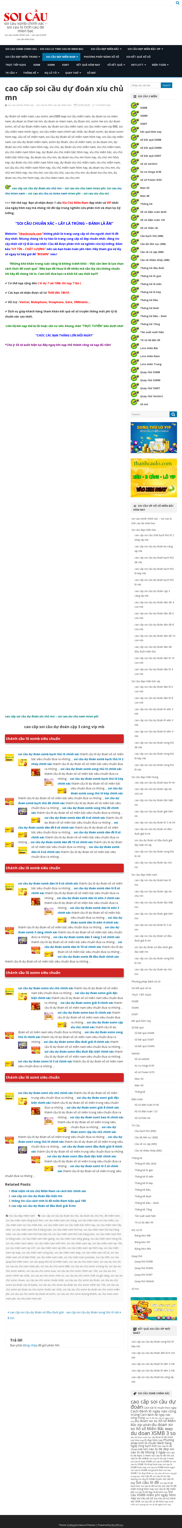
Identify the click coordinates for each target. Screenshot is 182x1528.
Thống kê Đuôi (149, 308)
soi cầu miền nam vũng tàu (37, 1252)
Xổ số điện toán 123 (152, 220)
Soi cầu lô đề (147, 1482)
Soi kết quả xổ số (138, 56)
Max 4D (144, 196)
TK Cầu (10, 72)
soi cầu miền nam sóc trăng (61, 1220)
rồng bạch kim (147, 1446)
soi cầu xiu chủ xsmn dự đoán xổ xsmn (33, 1294)
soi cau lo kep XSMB (141, 1461)
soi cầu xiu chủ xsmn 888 (55, 1266)
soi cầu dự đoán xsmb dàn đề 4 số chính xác (74, 818)
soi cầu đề (146, 1501)
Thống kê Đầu (149, 300)
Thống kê (29, 72)
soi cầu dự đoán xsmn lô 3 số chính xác (45, 1061)
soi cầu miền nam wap (68, 1252)
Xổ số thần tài (149, 228)
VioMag (71, 1525)
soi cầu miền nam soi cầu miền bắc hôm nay (69, 1225)
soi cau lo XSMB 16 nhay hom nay (153, 1463)
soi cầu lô (146, 1476)
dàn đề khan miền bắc (141, 1437)
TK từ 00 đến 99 (150, 340)
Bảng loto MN (143, 1248)
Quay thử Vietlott (151, 396)
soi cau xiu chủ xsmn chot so (47, 1275)
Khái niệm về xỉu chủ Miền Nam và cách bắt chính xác (48, 1191)
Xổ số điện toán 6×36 (147, 1104)
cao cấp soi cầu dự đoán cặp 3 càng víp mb (64, 726)
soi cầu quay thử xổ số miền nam (49, 1261)
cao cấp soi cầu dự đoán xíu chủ (60, 1215)
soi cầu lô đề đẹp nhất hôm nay (151, 1492)
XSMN (51, 64)
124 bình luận (103, 105)
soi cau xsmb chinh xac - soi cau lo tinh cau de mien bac (39, 105)
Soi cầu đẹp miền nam (60, 56)
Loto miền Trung (151, 364)
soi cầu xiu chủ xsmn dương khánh (77, 1294)
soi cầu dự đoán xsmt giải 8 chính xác (92, 1107)
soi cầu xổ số (145, 1498)
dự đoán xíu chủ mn (91, 1215)
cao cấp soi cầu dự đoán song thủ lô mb (92, 1312)
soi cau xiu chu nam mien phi (22, 1266)
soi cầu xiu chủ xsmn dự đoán (82, 1280)
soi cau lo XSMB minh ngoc (161, 1467)
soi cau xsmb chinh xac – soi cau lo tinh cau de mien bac (25, 27)
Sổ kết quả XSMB (150, 139)
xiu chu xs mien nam (53, 193)
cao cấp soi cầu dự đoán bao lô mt (155, 782)
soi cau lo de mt (160, 1455)
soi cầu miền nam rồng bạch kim (24, 1220)
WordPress (117, 1525)
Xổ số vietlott (142, 1059)
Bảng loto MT (143, 1242)
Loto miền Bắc (149, 348)
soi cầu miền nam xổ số (95, 1252)
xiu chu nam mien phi (29, 1298)
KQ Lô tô (51, 72)
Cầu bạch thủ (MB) (151, 236)
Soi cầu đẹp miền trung (21, 56)
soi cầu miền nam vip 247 (20, 1248)
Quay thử (72, 72)
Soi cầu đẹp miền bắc (105, 49)
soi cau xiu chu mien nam (83, 1261)
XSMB (36, 64)
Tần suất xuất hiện (152, 332)
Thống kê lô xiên (151, 284)
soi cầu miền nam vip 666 (51, 1248)
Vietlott (137, 64)
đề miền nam (112, 1215)
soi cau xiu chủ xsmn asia (41, 1271)
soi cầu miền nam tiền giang (38, 1238)
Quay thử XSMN (150, 380)
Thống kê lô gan (150, 276)
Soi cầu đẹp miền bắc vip (144, 49)
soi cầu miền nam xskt (50, 1257)
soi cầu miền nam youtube (79, 1257)
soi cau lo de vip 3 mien (161, 1458)
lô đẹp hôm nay (153, 1440)
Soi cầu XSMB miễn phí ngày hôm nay (153, 1495)
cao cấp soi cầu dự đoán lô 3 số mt (155, 822)
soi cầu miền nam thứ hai (67, 1229)
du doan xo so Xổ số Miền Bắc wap (152, 1426)
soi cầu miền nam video (19, 1243)
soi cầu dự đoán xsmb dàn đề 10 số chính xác (62, 842)
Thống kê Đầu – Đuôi (153, 316)
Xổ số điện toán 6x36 (153, 212)
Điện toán (159, 64)
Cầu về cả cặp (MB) (152, 252)
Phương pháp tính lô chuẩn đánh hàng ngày (152, 1443)
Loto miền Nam (150, 356)
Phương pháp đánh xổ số (101, 56)
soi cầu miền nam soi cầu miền (96, 1220)
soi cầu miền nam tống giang (72, 1238)
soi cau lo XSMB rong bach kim (147, 1470)
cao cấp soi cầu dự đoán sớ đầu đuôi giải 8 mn (43, 1206)
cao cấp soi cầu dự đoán (153, 1404)
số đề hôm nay (160, 1501)
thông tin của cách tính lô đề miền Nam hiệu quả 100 (48, 1201)
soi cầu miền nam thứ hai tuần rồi (31, 1234)
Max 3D (144, 188)
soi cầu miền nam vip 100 (107, 1243)
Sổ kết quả (114, 64)
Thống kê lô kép (150, 292)
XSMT (65, 64)
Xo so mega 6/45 (150, 171)
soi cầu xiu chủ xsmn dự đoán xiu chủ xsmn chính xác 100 (72, 1284)
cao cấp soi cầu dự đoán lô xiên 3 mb (153, 1364)
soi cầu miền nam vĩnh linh (50, 1243)
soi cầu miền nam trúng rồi (105, 1238)
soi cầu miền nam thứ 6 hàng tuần (32, 1229)
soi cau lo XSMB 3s (162, 1461)
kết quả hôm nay (88, 64)
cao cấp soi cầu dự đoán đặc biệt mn (36, 1196)
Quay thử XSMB (150, 372)
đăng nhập (30, 1345)
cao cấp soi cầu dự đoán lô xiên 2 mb (153, 1370)
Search (166, 85)
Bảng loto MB (143, 1235)
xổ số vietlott (148, 163)
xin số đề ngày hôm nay (160, 1504)
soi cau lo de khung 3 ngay (152, 1450)
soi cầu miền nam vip (79, 1243)
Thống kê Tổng (150, 324)
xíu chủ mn (54, 188)
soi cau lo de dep (156, 1449)
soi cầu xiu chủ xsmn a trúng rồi (89, 1266)
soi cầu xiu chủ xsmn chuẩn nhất (45, 1280)
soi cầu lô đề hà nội (151, 1486)
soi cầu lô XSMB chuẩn (150, 1479)
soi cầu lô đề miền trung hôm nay (153, 1487)
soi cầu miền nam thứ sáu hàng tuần (73, 1234)
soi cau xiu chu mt (110, 1261)
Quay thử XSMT (150, 388)
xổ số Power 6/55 (151, 179)
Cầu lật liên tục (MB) (153, 244)
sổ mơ (91, 72)
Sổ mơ (144, 404)
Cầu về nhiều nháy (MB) (155, 260)
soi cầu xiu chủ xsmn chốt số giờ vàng (87, 1275)
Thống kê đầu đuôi (152, 268)
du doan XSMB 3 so (153, 1433)
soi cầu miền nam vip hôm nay (85, 1248)
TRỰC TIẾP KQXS (15, 64)
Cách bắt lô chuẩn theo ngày (160, 1407)
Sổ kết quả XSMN (151, 147)
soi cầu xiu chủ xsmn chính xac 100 (77, 1271)
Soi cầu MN (102, 1257)
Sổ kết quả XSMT (150, 155)
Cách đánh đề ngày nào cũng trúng (150, 1416)
